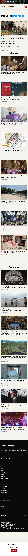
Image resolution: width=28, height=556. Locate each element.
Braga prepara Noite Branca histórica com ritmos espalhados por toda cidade (12, 271)
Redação (3, 506)
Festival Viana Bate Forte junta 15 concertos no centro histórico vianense (13, 413)
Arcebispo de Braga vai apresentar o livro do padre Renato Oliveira (13, 83)
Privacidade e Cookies (5, 522)
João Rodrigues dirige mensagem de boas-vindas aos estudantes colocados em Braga (13, 366)
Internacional (4, 478)
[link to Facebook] (1, 459)
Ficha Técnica (4, 486)
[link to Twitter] (6, 459)
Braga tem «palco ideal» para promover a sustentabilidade (10, 22)
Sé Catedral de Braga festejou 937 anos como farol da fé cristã (13, 57)
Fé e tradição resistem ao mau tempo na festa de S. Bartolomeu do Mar (13, 294)
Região (2, 470)
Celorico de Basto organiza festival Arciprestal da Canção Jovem (13, 161)
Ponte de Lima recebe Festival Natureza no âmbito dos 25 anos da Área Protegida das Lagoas (12, 342)
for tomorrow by (6, 527)
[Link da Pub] (14, 2)
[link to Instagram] (3, 459)
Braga (2, 468)
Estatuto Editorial (5, 488)
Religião (3, 474)
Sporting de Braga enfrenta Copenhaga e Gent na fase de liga (13, 236)
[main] (14, 224)
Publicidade (4, 492)
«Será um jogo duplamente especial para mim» (13, 389)
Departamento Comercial (7, 511)
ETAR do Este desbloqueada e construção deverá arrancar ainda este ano (12, 134)
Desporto (3, 472)
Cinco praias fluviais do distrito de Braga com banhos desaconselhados (13, 186)
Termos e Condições (5, 523)
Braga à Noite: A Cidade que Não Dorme (11, 211)
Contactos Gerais (5, 500)
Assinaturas (4, 490)
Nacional (3, 476)
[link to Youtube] (9, 459)
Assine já (14, 550)
